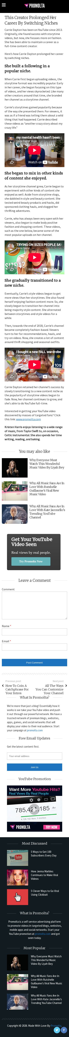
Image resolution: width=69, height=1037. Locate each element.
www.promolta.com (28, 419)
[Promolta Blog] (34, 5)
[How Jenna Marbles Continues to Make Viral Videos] (17, 877)
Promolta (56, 1025)
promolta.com (35, 730)
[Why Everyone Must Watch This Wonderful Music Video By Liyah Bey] (17, 962)
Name (6, 626)
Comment (8, 589)
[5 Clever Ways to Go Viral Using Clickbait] (17, 897)
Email (6, 641)
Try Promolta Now (31, 561)
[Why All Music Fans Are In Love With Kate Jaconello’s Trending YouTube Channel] (17, 1002)
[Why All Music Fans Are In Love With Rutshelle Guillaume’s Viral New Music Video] (17, 982)
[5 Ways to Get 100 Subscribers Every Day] (17, 858)
